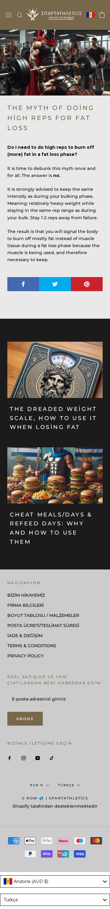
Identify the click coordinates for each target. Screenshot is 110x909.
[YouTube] (37, 757)
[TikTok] (52, 757)
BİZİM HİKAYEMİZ (26, 595)
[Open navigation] (9, 15)
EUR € (36, 785)
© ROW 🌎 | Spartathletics (55, 798)
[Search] (20, 14)
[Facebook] (9, 757)
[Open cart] (102, 15)
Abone (25, 718)
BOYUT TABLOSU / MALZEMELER (43, 615)
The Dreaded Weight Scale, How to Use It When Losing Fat (53, 418)
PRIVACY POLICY (25, 656)
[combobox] (55, 881)
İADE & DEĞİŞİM (24, 635)
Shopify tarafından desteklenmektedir (55, 806)
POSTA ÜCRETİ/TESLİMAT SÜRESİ (43, 625)
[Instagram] (23, 757)
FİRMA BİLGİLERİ (25, 605)
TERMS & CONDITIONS (31, 645)
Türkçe (66, 785)
